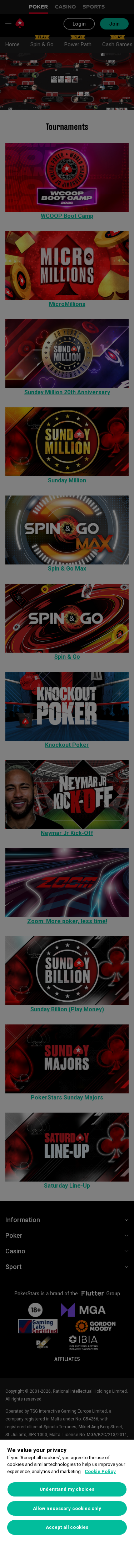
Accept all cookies (67, 1527)
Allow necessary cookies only (67, 1508)
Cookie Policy (100, 1471)
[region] (67, 1491)
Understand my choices (67, 1489)
